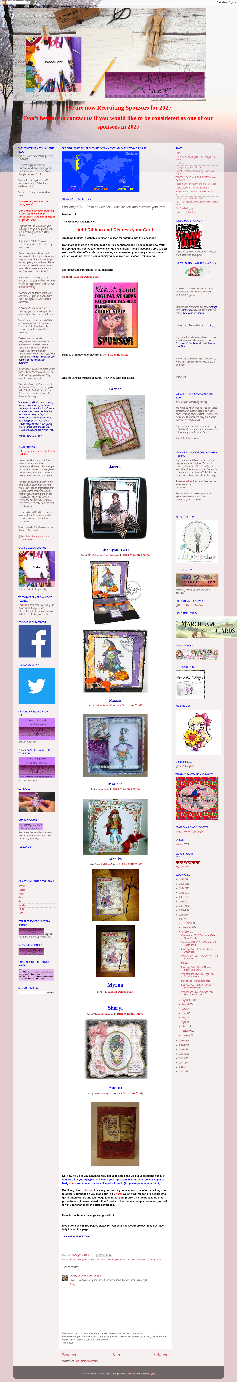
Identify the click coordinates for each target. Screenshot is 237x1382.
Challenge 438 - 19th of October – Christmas (197, 951)
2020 (182, 906)
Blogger (151, 1374)
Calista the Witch (103, 705)
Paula (21, 909)
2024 (182, 888)
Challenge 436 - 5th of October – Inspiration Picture (197, 987)
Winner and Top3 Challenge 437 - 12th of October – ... (199, 958)
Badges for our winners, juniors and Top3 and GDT (195, 193)
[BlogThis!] (101, 1255)
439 (71, 1259)
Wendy (73, 1276)
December (187, 923)
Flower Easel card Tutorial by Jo (191, 198)
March (185, 1026)
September (187, 1000)
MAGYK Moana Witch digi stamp (103, 555)
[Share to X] (104, 1255)
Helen (21, 894)
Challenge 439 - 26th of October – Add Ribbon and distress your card (107, 1259)
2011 (181, 1063)
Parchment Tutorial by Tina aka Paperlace (196, 184)
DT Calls (180, 163)
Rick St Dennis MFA (151, 1259)
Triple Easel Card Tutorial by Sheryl (192, 188)
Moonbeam (104, 789)
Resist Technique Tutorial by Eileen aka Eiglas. (195, 172)
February (186, 1031)
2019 (181, 910)
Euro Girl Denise (103, 864)
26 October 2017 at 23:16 (89, 1276)
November (187, 927)
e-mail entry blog (27, 287)
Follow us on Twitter (185, 212)
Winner (179, 844)
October (186, 932)
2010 (181, 1067)
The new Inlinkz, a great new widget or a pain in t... (195, 158)
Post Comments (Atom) (86, 1361)
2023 (182, 893)
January (186, 1035)
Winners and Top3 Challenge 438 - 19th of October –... (198, 937)
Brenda (22, 886)
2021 (181, 902)
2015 (181, 1045)
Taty (21, 913)
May (184, 1018)
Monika (22, 905)
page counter (182, 867)
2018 (181, 915)
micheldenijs (129, 1374)
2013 (181, 1054)
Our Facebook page (185, 208)
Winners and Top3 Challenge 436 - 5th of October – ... (198, 975)
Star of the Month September (195, 981)
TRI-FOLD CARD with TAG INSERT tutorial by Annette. (196, 179)
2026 (182, 879)
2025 (182, 884)
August (186, 1004)
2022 (182, 897)
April (184, 1022)
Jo (20, 901)
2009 (182, 1071)
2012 (181, 1058)
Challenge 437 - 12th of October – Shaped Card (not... (197, 969)
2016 (181, 1041)
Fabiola (22, 890)
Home (116, 1354)
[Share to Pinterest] (110, 1255)
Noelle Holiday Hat (103, 1093)
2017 (181, 919)
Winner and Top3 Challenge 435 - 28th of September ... (197, 993)
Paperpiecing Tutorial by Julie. (190, 167)
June (184, 1013)
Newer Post (69, 1354)
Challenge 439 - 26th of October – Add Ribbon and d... (199, 944)
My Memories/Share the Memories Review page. (197, 203)
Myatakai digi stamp (103, 1014)
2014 (181, 1049)
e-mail (29, 281)
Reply (72, 1284)
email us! (23, 605)
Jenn (21, 897)
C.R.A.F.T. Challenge (34, 15)
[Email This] (98, 1255)
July (184, 1009)
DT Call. (184, 963)
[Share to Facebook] (107, 1255)
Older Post (161, 1354)
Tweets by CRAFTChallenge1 (189, 832)
